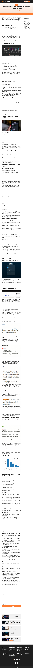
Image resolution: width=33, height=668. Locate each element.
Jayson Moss (11, 640)
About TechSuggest (4, 649)
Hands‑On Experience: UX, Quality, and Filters (27, 23)
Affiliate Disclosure (19, 653)
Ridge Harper (11, 629)
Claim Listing (18, 650)
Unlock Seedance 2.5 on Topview (13, 639)
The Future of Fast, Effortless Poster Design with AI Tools (14, 616)
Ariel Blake (10, 623)
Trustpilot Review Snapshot (26, 26)
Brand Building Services (20, 654)
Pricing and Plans (26, 24)
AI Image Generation (12, 655)
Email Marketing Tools (12, 654)
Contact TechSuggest (5, 653)
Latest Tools (3, 654)
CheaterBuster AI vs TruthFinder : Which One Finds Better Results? (14, 622)
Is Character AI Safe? (27, 30)
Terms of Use (26, 649)
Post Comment (11, 606)
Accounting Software (12, 649)
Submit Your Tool (19, 649)
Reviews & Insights (4, 650)
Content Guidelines (27, 653)
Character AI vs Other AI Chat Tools (27, 31)
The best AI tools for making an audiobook (14, 633)
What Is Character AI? (27, 19)
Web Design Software (12, 650)
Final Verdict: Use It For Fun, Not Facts (27, 33)
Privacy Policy (27, 650)
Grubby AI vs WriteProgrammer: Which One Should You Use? (14, 627)
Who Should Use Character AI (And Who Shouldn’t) (27, 28)
